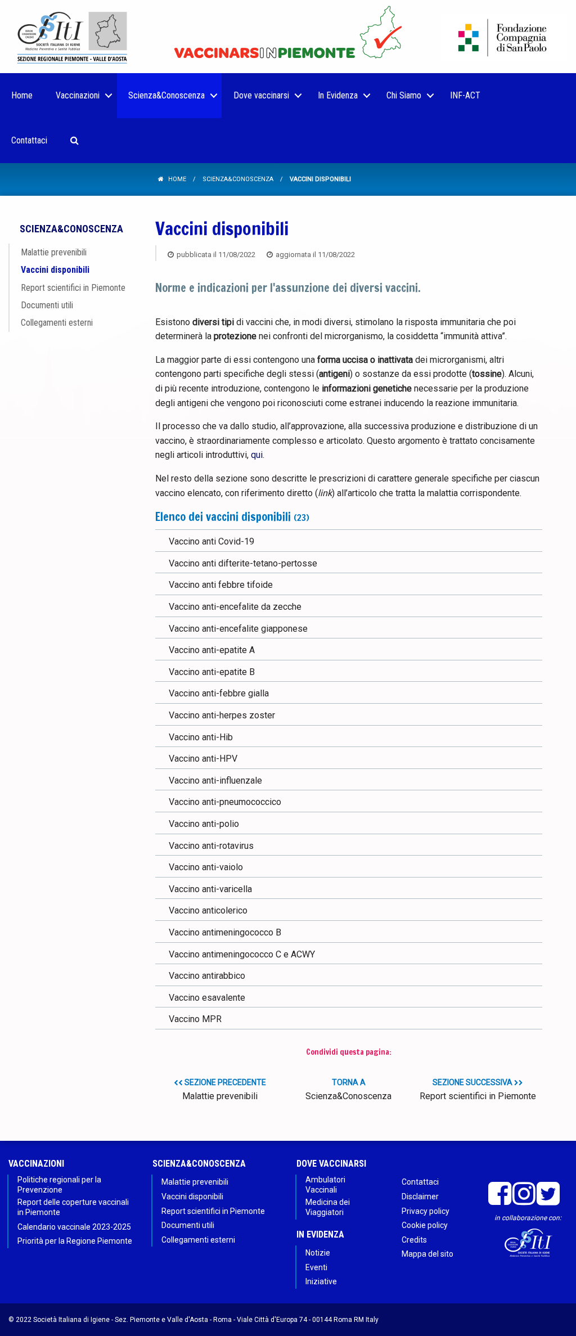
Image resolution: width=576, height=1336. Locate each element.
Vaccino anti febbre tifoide (221, 584)
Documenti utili (47, 305)
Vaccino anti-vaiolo (206, 867)
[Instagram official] (524, 1193)
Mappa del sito (427, 1253)
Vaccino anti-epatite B (212, 672)
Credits (414, 1239)
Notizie (317, 1252)
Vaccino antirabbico (207, 975)
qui (257, 454)
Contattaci (420, 1181)
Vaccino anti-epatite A (212, 650)
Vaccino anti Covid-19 (211, 541)
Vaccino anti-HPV (203, 758)
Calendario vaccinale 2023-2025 (74, 1226)
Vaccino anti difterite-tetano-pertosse (243, 563)
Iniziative (321, 1281)
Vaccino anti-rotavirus (211, 845)
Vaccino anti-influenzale (215, 780)
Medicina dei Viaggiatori (327, 1207)
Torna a (348, 1090)
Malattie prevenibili (54, 252)
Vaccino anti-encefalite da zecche (235, 606)
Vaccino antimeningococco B (225, 932)
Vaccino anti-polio (204, 823)
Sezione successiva (478, 1090)
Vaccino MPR (195, 1019)
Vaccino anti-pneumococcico (225, 802)
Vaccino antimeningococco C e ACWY (242, 954)
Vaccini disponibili (55, 269)
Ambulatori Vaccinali (325, 1184)
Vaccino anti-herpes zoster (222, 715)
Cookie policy (425, 1225)
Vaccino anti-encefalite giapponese (238, 628)
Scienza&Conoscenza (237, 179)
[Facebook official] (499, 1193)
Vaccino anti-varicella (210, 889)
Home (177, 179)
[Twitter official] (548, 1193)
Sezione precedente (224, 1090)
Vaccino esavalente (207, 997)
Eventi (316, 1267)
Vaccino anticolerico (208, 910)
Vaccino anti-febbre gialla (219, 693)
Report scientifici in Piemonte (73, 287)
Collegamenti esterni (57, 322)
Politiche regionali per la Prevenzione (59, 1184)
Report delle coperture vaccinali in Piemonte (73, 1207)
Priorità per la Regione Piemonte (74, 1240)
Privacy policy (425, 1211)
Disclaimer (420, 1196)
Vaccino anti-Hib (201, 737)
